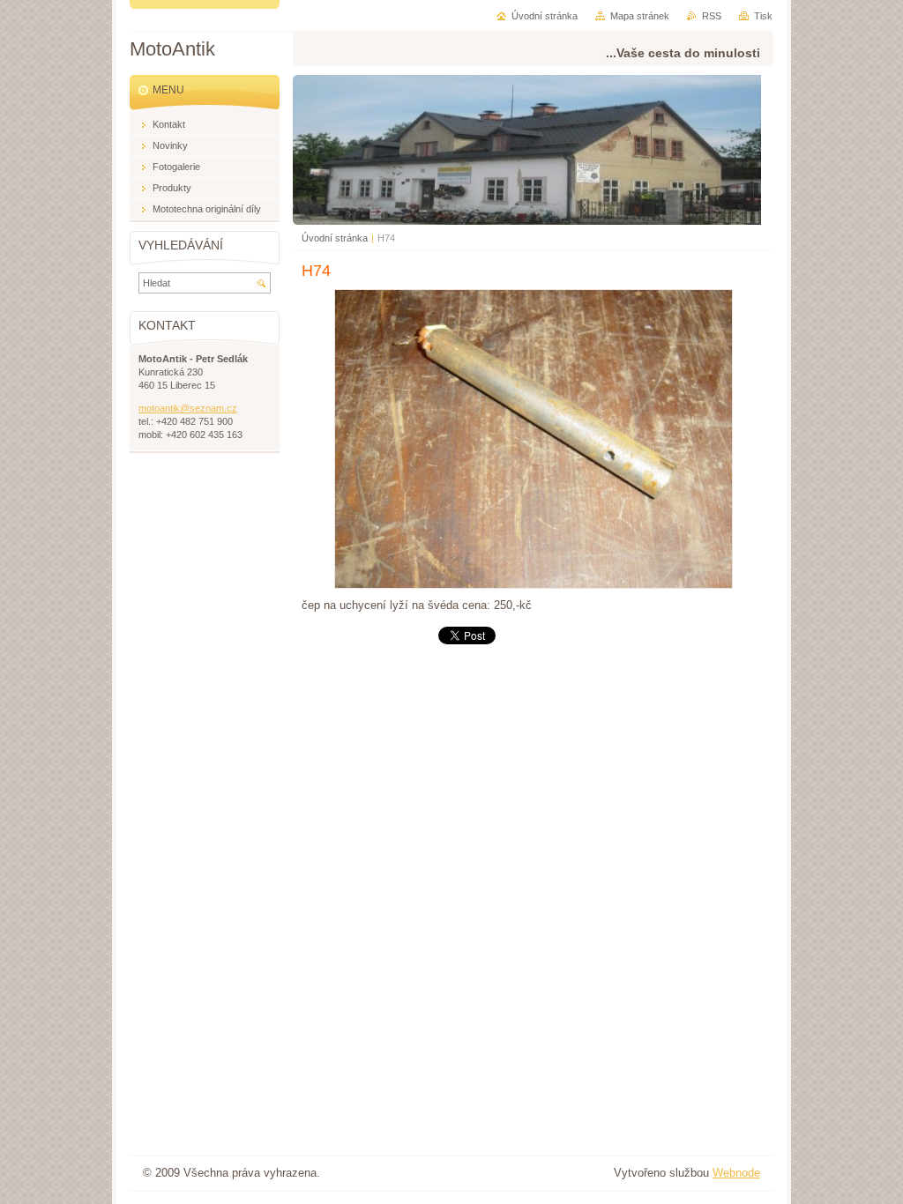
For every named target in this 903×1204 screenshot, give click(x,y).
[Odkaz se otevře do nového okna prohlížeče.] (533, 584)
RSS (711, 16)
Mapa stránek (639, 16)
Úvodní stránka (335, 238)
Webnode (736, 1172)
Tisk (763, 16)
